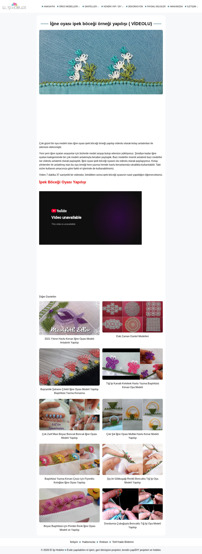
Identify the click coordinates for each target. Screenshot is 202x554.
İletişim (191, 6)
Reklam (103, 542)
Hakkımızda (176, 6)
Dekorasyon (135, 6)
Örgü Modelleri (68, 6)
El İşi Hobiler (57, 550)
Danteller (91, 6)
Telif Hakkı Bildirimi (123, 542)
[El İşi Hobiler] (14, 8)
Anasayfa (49, 6)
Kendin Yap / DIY (113, 6)
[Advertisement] (101, 117)
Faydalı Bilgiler (156, 6)
